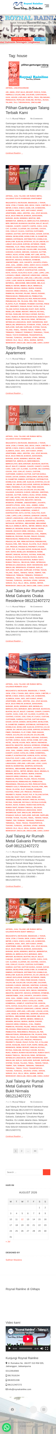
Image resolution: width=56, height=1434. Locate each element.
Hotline (40, 39)
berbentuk (11, 221)
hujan (15, 257)
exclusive (17, 244)
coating (34, 228)
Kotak (14, 273)
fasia (43, 92)
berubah (44, 221)
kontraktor (31, 270)
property (14, 306)
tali (15, 102)
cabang (9, 226)
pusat (29, 306)
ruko (8, 317)
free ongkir (31, 247)
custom (29, 231)
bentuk (32, 218)
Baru (16, 218)
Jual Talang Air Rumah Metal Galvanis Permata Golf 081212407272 (26, 841)
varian (42, 337)
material (10, 283)
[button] (6, 1427)
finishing (10, 247)
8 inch (21, 208)
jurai (26, 265)
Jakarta (28, 262)
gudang (34, 252)
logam (46, 278)
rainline (30, 100)
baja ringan (17, 216)
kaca (38, 265)
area (19, 213)
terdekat (28, 332)
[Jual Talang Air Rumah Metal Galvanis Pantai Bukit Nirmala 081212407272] (28, 911)
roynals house (22, 557)
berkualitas (33, 221)
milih (30, 286)
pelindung (45, 97)
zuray (46, 343)
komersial (11, 270)
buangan (23, 223)
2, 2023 (13, 663)
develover (29, 236)
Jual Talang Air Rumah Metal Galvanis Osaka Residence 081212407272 (28, 596)
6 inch (15, 208)
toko (31, 578)
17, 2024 (13, 73)
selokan (25, 319)
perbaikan (11, 100)
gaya (8, 97)
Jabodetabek (12, 262)
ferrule (10, 95)
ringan (33, 311)
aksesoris (40, 208)
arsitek (26, 213)
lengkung (35, 275)
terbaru (10, 332)
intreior (27, 260)
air (7, 92)
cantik (33, 226)
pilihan (24, 301)
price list (18, 792)
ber (38, 218)
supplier (28, 327)
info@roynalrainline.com (19, 1389)
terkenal (38, 332)
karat (25, 267)
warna (33, 340)
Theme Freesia (41, 1422)
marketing (30, 280)
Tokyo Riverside (20, 335)
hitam (21, 254)
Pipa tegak (39, 301)
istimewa (36, 260)
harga (9, 254)
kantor (17, 267)
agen (27, 208)
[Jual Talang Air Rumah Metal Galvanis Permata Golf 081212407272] (28, 665)
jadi (21, 262)
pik (18, 301)
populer (21, 100)
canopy (25, 226)
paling (27, 293)
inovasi (18, 260)
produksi (22, 547)
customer (38, 231)
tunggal (18, 337)
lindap (9, 278)
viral (26, 340)
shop (29, 322)
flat (17, 247)
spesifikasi (21, 324)
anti (23, 210)
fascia (37, 92)
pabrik (37, 291)
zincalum (21, 343)
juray (32, 265)
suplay (45, 324)
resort (25, 311)
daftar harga (28, 234)
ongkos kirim (12, 291)
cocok (42, 228)
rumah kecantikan (28, 317)
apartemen (11, 213)
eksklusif (10, 241)
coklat (13, 231)
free (22, 247)
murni (31, 288)
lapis (41, 273)
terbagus (10, 575)
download (42, 239)
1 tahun (41, 203)
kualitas (22, 273)
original (23, 291)
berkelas (21, 221)
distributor (30, 239)
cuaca (21, 231)
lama (35, 273)
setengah (41, 319)
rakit (31, 309)
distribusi (18, 239)
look (8, 280)
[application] (28, 1338)
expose (26, 244)
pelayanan (11, 1029)
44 (36, 1151)
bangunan (37, 216)
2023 (26, 205)
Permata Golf (12, 786)
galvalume (19, 95)
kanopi (45, 265)
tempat (38, 330)
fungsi (42, 247)
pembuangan (25, 296)
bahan (44, 213)
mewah (23, 286)
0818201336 (32, 203)
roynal (38, 100)
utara (35, 337)
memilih (9, 286)
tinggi (9, 335)
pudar (23, 306)
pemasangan (12, 296)
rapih (42, 309)
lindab (44, 275)
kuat (30, 273)
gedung (25, 252)
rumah (15, 317)
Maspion (40, 280)
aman (12, 92)
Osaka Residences (25, 534)
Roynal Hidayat (18, 119)
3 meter (44, 205)
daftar (17, 234)
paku (36, 97)
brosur (14, 223)
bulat (39, 223)
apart (39, 210)
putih (36, 306)
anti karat (31, 210)
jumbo (19, 265)
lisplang (22, 97)
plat (16, 304)
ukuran (27, 337)
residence (31, 552)
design (9, 236)
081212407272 (11, 203)
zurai (40, 343)
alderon (10, 210)
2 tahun (20, 205)
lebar (17, 275)
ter (43, 330)
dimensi (9, 239)
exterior (35, 244)
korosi (41, 270)
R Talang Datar (23, 549)
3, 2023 (13, 415)
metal (30, 97)
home (27, 254)
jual (13, 265)
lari (47, 273)
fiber (42, 244)
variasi (9, 340)
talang (9, 102)
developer (18, 236)
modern (9, 288)
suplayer (10, 327)
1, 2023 (13, 908)
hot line (35, 254)
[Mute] (41, 1348)
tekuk (31, 330)
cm (28, 228)
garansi (9, 252)
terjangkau (24, 102)
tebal (16, 330)
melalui (41, 283)
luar (14, 280)
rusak (46, 100)
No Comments (36, 119)
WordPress (31, 1426)
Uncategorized (21, 88)
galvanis (30, 95)
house (14, 97)
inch (21, 257)
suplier (19, 327)
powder (22, 304)
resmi (18, 311)
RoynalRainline (14, 1422)
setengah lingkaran (16, 322)
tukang (9, 337)
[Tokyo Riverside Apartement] (28, 177)
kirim (40, 267)
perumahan (11, 301)
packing (19, 293)
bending (24, 218)
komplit (20, 270)
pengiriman (11, 298)
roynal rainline (13, 314)
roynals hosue (29, 314)
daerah (9, 234)
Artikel (9, 88)
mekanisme (20, 283)
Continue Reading (13, 153)
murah (24, 288)
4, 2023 (13, 174)
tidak (46, 332)
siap (45, 322)
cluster (22, 228)
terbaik (20, 575)
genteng (44, 492)
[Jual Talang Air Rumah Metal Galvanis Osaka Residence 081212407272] (28, 418)
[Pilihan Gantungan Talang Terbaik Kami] (28, 71)
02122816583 (12, 1371)
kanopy (9, 267)
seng (32, 319)
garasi (17, 252)
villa (20, 340)
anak (17, 210)
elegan (19, 241)
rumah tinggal (13, 319)
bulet (45, 223)
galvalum (21, 249)
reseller (10, 311)
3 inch (37, 205)
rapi (37, 309)
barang (9, 218)
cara (39, 226)
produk (13, 547)
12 (22, 1219)
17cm (13, 205)
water (40, 340)
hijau (15, 254)
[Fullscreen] (46, 1348)
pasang (41, 293)
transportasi (35, 335)
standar (31, 324)
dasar (39, 234)
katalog (33, 267)
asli (33, 213)
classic (13, 228)
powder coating (35, 304)
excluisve (27, 484)
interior (10, 502)
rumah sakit (43, 317)
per (30, 298)
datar (46, 234)
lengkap (25, 275)
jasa (8, 265)
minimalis (37, 286)
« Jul (8, 1241)
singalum (10, 324)
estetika (28, 241)
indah (27, 257)
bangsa (27, 216)
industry (10, 260)
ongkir (38, 288)
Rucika (41, 314)
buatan (31, 223)
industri (45, 257)
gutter (42, 252)
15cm (8, 205)
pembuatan (37, 296)
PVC (41, 306)
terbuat (19, 332)
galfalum (10, 249)
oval (31, 291)
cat (7, 228)
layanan (10, 275)
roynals (10, 557)
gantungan (41, 95)
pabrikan (10, 293)
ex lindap (17, 484)
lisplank (37, 278)
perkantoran (39, 298)
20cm (31, 205)
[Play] (9, 1348)
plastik (9, 304)
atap (18, 92)
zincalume (36, 102)
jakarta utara (40, 262)
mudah (17, 288)
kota (8, 273)
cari (45, 226)
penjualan (22, 298)
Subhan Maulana (14, 1260)
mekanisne (31, 283)
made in (20, 280)
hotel (43, 254)
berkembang (33, 461)
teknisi (23, 330)
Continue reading (22, 39)
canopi (17, 226)
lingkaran (18, 278)
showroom (37, 322)
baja (23, 92)
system (36, 327)
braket (29, 92)
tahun (43, 327)
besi (8, 223)
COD (8, 231)
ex (34, 241)
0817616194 (22, 203)
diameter (42, 236)
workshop (11, 343)
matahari (10, 523)
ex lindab (40, 241)
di (36, 236)
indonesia (35, 257)
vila (15, 340)
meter (16, 286)
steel (38, 324)
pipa (31, 301)
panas (34, 293)
